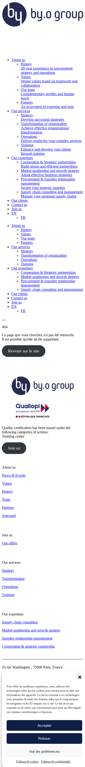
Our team (28, 238)
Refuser (44, 738)
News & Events (14, 475)
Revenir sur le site (23, 351)
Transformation (13, 579)
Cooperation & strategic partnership (28, 646)
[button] (79, 677)
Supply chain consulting (20, 622)
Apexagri (9, 516)
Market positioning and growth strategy (50, 277)
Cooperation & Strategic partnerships (48, 272)
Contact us (19, 298)
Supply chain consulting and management (52, 289)
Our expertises (22, 268)
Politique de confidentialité (55, 761)
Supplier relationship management (27, 638)
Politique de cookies (27, 761)
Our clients (19, 294)
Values (26, 234)
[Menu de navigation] (4, 320)
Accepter (44, 725)
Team (6, 500)
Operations (29, 260)
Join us (16, 302)
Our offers (9, 543)
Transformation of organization (44, 255)
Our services (20, 247)
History (26, 230)
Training (27, 264)
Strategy (27, 251)
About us (18, 226)
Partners (27, 243)
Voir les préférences (44, 751)
